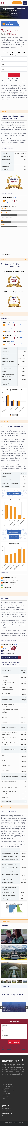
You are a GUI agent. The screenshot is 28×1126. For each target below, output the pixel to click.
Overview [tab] (3, 111)
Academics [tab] (4, 594)
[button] (1, 1007)
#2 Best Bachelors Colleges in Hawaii (14, 271)
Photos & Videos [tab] (5, 921)
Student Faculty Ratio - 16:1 (9, 657)
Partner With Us (6, 1093)
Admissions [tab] (4, 314)
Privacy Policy (5, 1097)
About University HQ (7, 1084)
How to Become (6, 1108)
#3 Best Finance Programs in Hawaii (14, 291)
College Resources (7, 1110)
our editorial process (13, 34)
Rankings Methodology (8, 1090)
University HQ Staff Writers (12, 31)
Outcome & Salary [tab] (6, 807)
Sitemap (4, 1095)
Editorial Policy (5, 1088)
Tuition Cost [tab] (4, 421)
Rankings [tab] (3, 259)
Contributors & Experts (8, 1086)
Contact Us (5, 1091)
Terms (3, 1098)
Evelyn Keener (9, 33)
